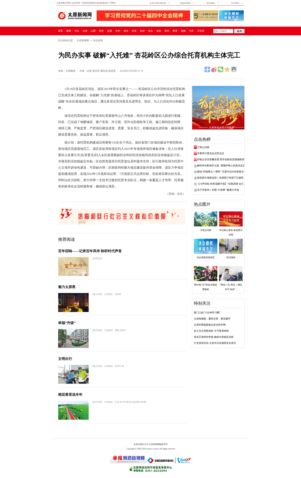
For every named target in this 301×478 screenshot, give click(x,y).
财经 (166, 31)
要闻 (68, 31)
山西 (93, 31)
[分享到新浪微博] (214, 69)
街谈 (134, 31)
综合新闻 (98, 40)
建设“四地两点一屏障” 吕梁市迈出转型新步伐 (221, 171)
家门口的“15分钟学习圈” (207, 312)
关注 (76, 31)
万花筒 (200, 31)
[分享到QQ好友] (234, 69)
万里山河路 (203, 147)
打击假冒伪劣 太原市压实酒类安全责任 (215, 343)
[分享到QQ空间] (227, 69)
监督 (109, 31)
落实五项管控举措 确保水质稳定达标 (214, 337)
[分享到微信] (220, 69)
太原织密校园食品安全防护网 (210, 324)
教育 (175, 31)
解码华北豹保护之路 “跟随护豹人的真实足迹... (222, 165)
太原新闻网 (83, 40)
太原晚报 (70, 71)
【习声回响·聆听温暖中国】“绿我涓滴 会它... (221, 184)
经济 (101, 31)
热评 (142, 31)
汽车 (191, 31)
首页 (60, 31)
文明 (117, 31)
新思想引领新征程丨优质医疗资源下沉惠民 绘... (223, 177)
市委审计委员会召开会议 (210, 153)
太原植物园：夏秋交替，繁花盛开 (212, 318)
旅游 (158, 31)
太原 (85, 31)
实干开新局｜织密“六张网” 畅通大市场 (218, 190)
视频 (183, 31)
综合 (150, 31)
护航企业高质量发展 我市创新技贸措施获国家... (223, 159)
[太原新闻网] (75, 15)
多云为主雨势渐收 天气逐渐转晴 (211, 331)
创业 (126, 31)
